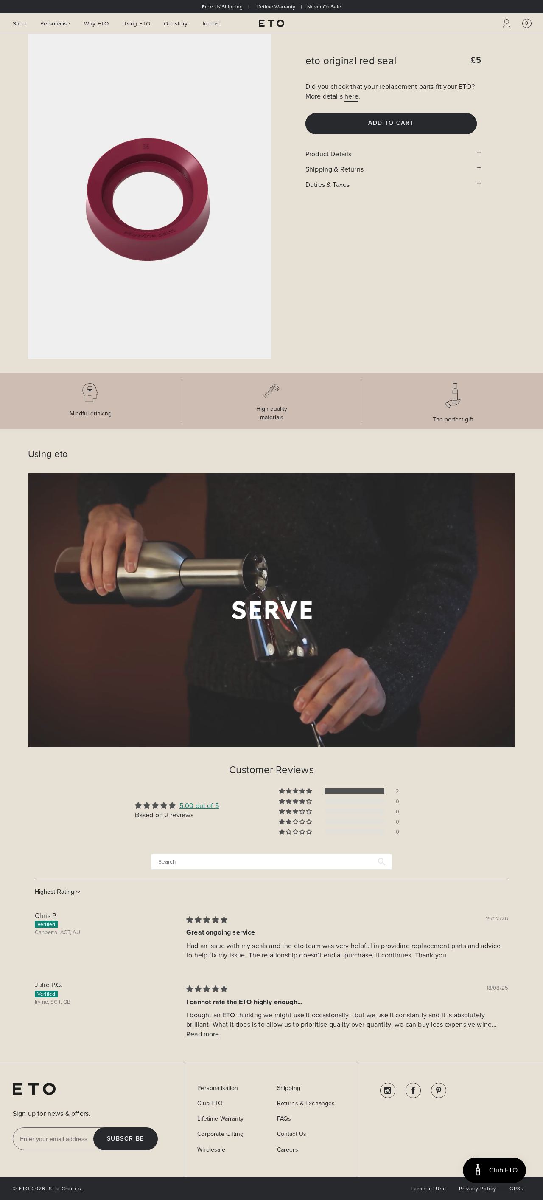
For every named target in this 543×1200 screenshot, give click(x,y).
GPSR (516, 1188)
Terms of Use (428, 1188)
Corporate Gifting (220, 1133)
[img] (206, 919)
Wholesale (211, 1149)
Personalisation (217, 1088)
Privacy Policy (478, 1188)
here (351, 96)
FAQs (284, 1118)
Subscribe (125, 1139)
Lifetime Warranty (220, 1118)
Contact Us (292, 1133)
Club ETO (210, 1103)
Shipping (288, 1088)
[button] (527, 23)
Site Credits (65, 1188)
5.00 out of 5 (199, 805)
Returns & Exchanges (306, 1103)
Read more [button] (202, 1034)
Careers (287, 1149)
